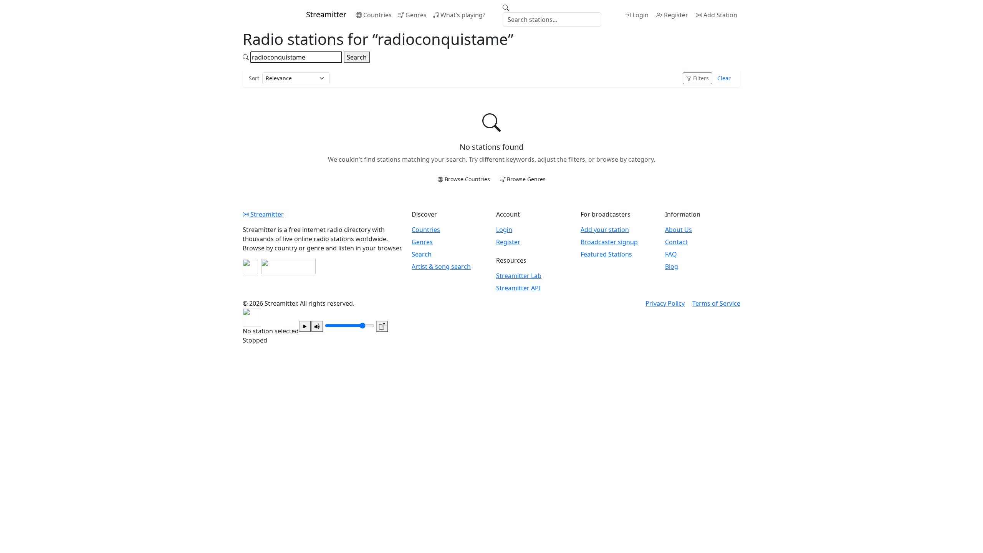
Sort (254, 78)
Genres (416, 15)
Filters (701, 78)
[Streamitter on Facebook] (250, 266)
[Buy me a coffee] (288, 266)
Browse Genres (526, 179)
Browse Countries (467, 179)
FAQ (671, 254)
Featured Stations (606, 254)
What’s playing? (462, 15)
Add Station (720, 15)
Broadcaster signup (609, 242)
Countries (377, 15)
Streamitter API (518, 288)
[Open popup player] (382, 326)
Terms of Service (716, 303)
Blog (671, 266)
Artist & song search (441, 266)
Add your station (605, 229)
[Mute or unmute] (317, 326)
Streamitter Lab (518, 276)
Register (676, 15)
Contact (676, 242)
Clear (724, 78)
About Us (678, 229)
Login (640, 15)
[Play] (305, 326)
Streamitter (266, 214)
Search (357, 57)
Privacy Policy (665, 303)
